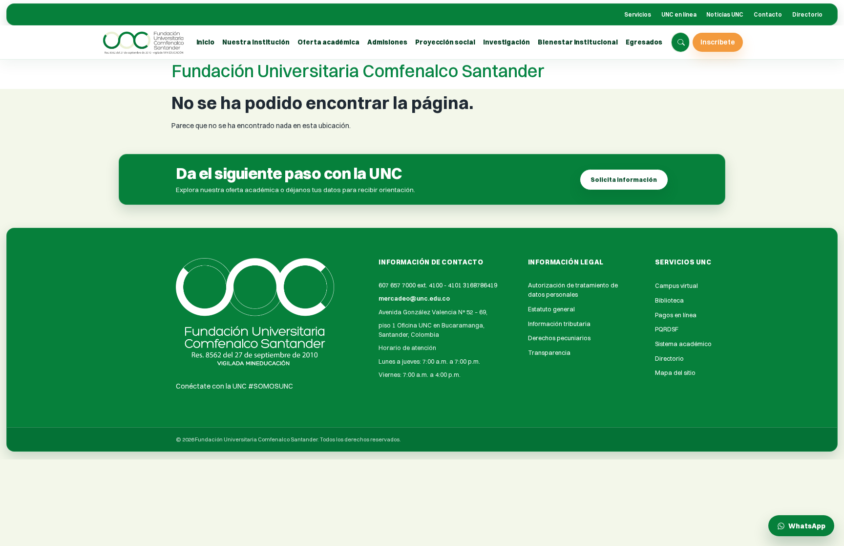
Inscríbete (717, 42)
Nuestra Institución (256, 42)
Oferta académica (328, 42)
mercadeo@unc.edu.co (414, 298)
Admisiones (387, 42)
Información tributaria (559, 324)
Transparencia (549, 352)
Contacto (768, 14)
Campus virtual (676, 285)
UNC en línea (678, 14)
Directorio (807, 14)
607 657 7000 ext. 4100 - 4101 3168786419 (438, 285)
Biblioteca (669, 300)
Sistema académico (683, 344)
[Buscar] (681, 42)
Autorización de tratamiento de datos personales (573, 290)
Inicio (205, 42)
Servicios (637, 14)
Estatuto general (551, 309)
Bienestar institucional (577, 42)
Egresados (644, 42)
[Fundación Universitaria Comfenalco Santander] (144, 42)
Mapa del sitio (675, 372)
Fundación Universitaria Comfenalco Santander (358, 71)
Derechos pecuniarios (559, 338)
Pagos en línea (675, 315)
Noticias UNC (724, 14)
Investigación (506, 42)
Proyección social (445, 42)
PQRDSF (666, 329)
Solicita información (624, 179)
